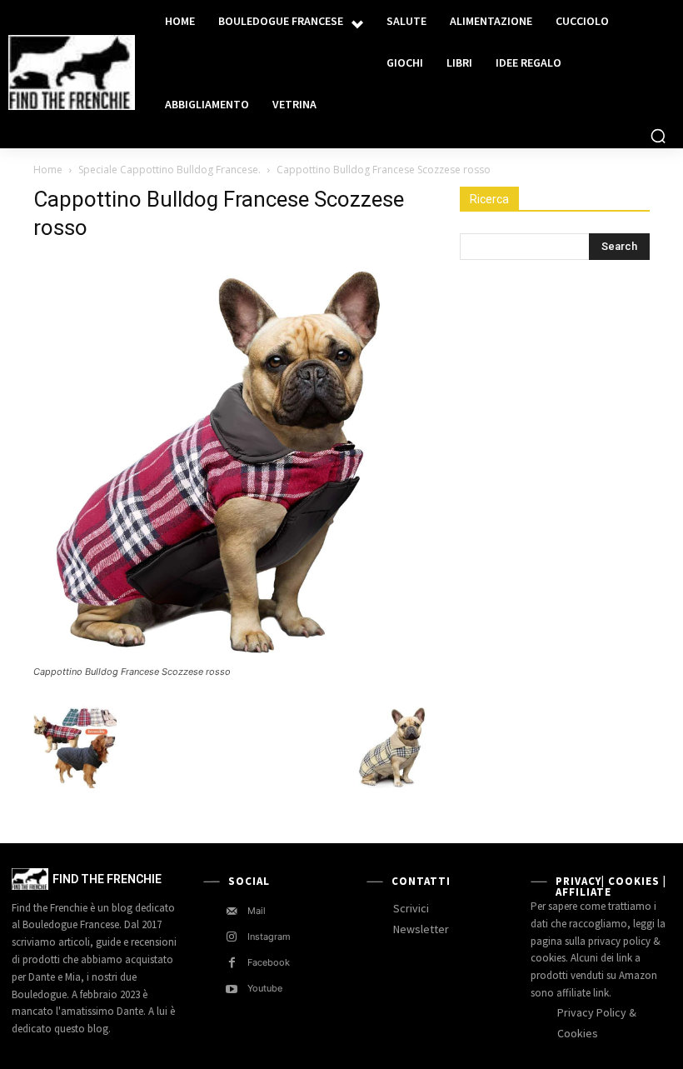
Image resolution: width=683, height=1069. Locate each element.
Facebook (268, 962)
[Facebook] (232, 962)
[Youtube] (232, 989)
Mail (256, 911)
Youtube (264, 988)
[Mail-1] (232, 911)
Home (47, 169)
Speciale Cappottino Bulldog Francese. (169, 169)
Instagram (269, 936)
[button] (658, 135)
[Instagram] (232, 937)
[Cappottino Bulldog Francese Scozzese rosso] (234, 656)
